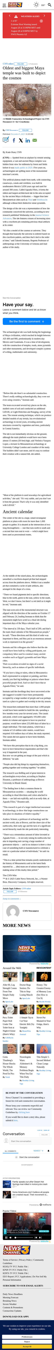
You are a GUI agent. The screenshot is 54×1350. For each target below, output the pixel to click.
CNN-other (26, 889)
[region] (27, 1168)
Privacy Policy (25, 1260)
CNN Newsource (11, 130)
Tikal (29, 200)
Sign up (46, 1130)
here (15, 1120)
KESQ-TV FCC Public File (15, 1266)
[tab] (10, 1151)
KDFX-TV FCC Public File (15, 1273)
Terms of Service (10, 1260)
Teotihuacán (42, 200)
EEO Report (8, 1276)
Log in (39, 1130)
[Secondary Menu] (6, 5)
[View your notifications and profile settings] (48, 1151)
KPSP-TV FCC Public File (15, 1270)
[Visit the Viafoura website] (45, 1205)
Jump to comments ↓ (12, 899)
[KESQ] (18, 4)
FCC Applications (23, 1276)
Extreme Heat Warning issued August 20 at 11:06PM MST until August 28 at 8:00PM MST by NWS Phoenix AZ (25, 29)
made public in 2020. (24, 167)
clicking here (24, 1112)
